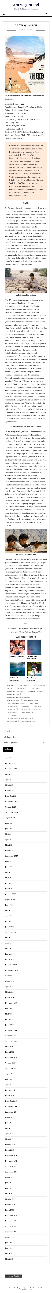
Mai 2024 (8, 834)
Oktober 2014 (10, 1226)
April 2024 (9, 840)
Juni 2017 (8, 1079)
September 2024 (11, 812)
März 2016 (9, 1139)
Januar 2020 (9, 998)
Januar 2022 (9, 927)
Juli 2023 (8, 861)
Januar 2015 (9, 1210)
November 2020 (11, 970)
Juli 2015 (8, 1183)
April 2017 (9, 1085)
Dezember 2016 (11, 1101)
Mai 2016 (8, 1128)
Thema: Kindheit (38, 706)
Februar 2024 (10, 851)
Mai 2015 (8, 1194)
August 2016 (10, 1117)
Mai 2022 (8, 910)
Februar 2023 (10, 883)
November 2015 (11, 1161)
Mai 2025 (8, 774)
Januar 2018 (9, 1052)
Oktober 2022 (10, 894)
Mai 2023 (8, 872)
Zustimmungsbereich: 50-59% (29, 721)
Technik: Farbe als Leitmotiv (31, 700)
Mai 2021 (8, 938)
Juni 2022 (9, 905)
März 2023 (9, 878)
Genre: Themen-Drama (39, 685)
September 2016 (11, 1112)
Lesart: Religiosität (35, 688)
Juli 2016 (8, 1123)
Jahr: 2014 (9, 688)
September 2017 (11, 1068)
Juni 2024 (9, 829)
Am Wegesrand (26, 5)
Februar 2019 (10, 1019)
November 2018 (11, 1030)
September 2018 (11, 1041)
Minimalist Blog (38, 1288)
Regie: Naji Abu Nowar (13, 700)
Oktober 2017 (10, 1063)
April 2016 (9, 1134)
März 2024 (9, 845)
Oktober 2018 (10, 1036)
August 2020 (10, 981)
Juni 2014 (8, 1248)
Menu (47, 14)
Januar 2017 (9, 1096)
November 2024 (11, 801)
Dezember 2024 (11, 796)
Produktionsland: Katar (13, 694)
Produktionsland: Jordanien (35, 691)
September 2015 (11, 1172)
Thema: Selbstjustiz (12, 712)
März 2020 (9, 992)
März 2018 (9, 1047)
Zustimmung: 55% (12, 721)
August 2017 (9, 1074)
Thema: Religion (36, 709)
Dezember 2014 (11, 1215)
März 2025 (9, 785)
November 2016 (11, 1106)
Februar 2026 (10, 763)
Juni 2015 (8, 1188)
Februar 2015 (10, 1205)
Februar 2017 (10, 1090)
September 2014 (11, 1232)
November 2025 (11, 769)
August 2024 (10, 818)
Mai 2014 (8, 1254)
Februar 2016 (10, 1145)
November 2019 (11, 1003)
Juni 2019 (8, 1008)
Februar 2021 (10, 954)
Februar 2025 (10, 791)
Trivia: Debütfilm (11, 715)
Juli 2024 (8, 823)
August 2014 (10, 1237)
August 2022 (10, 900)
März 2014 (9, 1259)
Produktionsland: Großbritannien (15, 691)
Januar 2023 (9, 889)
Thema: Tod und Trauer (27, 712)
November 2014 (11, 1221)
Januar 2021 (9, 959)
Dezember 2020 (11, 965)
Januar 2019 (9, 1025)
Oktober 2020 (10, 976)
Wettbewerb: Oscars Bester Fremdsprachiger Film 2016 (20, 718)
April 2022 (9, 916)
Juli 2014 (8, 1243)
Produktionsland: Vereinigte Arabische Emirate (18, 697)
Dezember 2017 (11, 1058)
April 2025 (9, 780)
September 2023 (11, 856)
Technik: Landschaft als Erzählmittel (16, 703)
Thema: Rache (23, 709)
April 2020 (9, 987)
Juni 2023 (8, 867)
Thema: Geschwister (12, 706)
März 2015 (9, 1199)
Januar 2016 (9, 1150)
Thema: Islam (25, 706)
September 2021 (11, 932)
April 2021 (9, 943)
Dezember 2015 (11, 1156)
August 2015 (9, 1177)
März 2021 (9, 949)
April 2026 (9, 758)
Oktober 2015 (10, 1166)
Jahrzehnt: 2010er (22, 688)
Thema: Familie (34, 703)
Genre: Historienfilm (24, 685)
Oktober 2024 (10, 807)
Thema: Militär (11, 709)
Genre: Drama (10, 685)
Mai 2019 (8, 1014)
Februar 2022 (10, 921)
